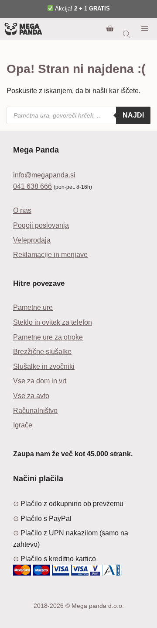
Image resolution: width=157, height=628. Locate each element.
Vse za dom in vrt (39, 381)
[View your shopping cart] (110, 29)
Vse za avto (31, 395)
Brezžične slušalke (42, 351)
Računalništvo (35, 410)
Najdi (133, 115)
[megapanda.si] (23, 29)
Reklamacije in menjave (50, 254)
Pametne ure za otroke (48, 337)
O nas (22, 210)
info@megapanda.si (44, 175)
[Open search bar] (127, 34)
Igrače (22, 425)
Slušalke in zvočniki (44, 366)
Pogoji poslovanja (41, 225)
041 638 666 (32, 186)
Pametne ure (33, 307)
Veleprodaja (32, 240)
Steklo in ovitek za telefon (52, 322)
